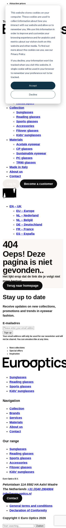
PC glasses (24, 158)
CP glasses (24, 149)
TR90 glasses (26, 162)
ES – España (25, 233)
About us (16, 171)
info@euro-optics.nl (17, 493)
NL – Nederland (27, 215)
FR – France (25, 229)
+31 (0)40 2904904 (40, 489)
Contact (15, 176)
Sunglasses (24, 112)
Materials (16, 139)
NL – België (24, 220)
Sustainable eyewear (31, 153)
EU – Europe (25, 211)
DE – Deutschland (29, 224)
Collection (16, 107)
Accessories (25, 126)
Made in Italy (18, 167)
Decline (33, 94)
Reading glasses (28, 117)
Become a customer (38, 184)
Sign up (8, 332)
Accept (33, 85)
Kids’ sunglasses (28, 135)
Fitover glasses (27, 130)
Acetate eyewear (28, 144)
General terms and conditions (30, 506)
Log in (11, 184)
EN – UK (15, 206)
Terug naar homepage (22, 285)
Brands (14, 413)
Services (15, 417)
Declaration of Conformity (28, 510)
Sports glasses (27, 121)
